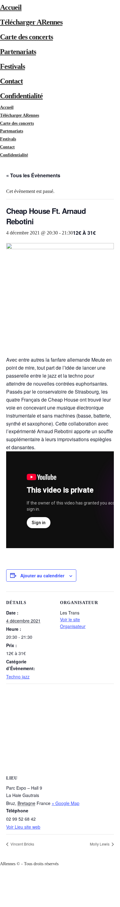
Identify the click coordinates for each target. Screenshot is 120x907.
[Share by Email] (1, 902)
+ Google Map (65, 803)
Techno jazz (18, 676)
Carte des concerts (26, 37)
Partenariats (18, 52)
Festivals (12, 66)
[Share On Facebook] (1, 879)
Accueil (11, 7)
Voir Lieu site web (23, 827)
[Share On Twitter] (1, 887)
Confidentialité (21, 96)
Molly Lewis (100, 843)
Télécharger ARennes (31, 22)
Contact (11, 81)
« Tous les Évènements (33, 175)
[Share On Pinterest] (1, 895)
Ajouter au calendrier (42, 575)
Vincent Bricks (22, 843)
